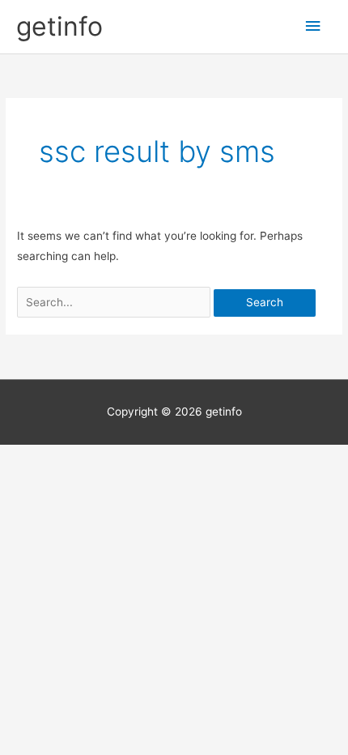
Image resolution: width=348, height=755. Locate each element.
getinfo (59, 26)
